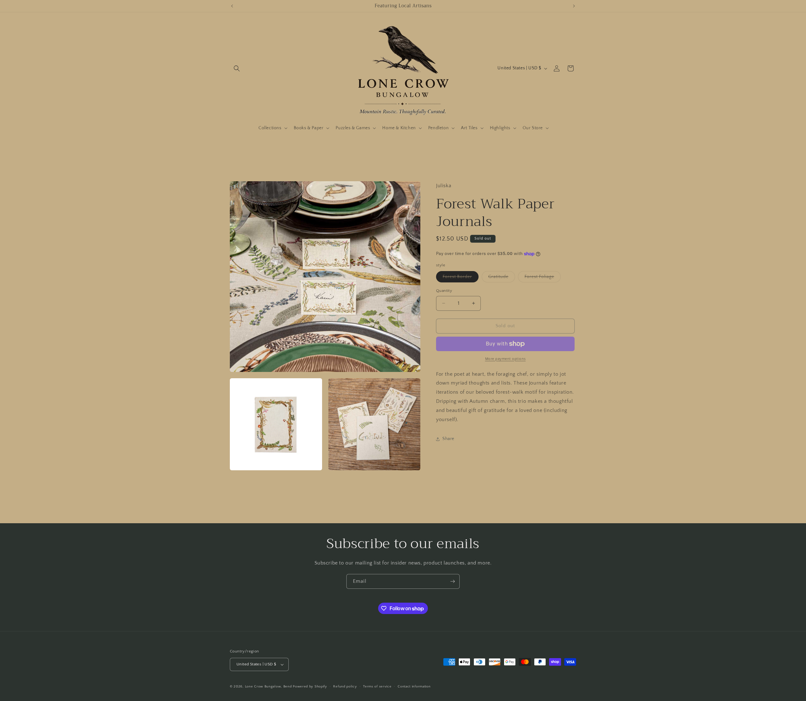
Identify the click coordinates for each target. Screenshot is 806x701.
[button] (237, 68)
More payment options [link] (505, 359)
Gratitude (501, 278)
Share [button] (448, 438)
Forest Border (461, 278)
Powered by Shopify (310, 686)
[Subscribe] (452, 581)
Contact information (414, 686)
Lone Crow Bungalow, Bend (268, 686)
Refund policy (345, 686)
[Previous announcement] (232, 6)
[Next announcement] (574, 6)
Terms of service (377, 686)
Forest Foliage (543, 278)
